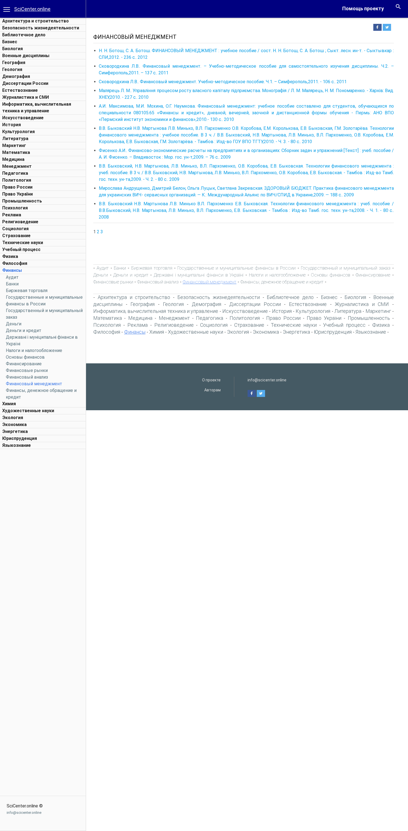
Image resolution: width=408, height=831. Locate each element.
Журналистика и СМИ (25, 97)
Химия (9, 403)
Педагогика (15, 173)
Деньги (13, 323)
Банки (12, 284)
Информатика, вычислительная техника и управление (155, 311)
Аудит (12, 277)
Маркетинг (14, 145)
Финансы (12, 270)
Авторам (212, 390)
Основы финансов (25, 357)
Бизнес (9, 41)
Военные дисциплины (25, 55)
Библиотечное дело (24, 34)
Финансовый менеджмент (34, 383)
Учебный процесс (21, 249)
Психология (15, 208)
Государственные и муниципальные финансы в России (236, 268)
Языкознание (16, 445)
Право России (17, 187)
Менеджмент (17, 166)
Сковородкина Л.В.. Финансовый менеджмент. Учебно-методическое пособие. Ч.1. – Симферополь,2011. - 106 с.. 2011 (223, 81)
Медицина (13, 159)
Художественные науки (28, 410)
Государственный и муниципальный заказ (346, 268)
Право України (17, 194)
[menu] (6, 9)
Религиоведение (20, 221)
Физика (10, 256)
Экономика (14, 424)
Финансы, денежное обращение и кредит (282, 282)
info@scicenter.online (24, 812)
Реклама (11, 214)
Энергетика (15, 431)
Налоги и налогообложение (34, 350)
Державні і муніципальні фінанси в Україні (198, 275)
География (13, 62)
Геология (12, 69)
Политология (16, 180)
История (11, 124)
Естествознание (20, 90)
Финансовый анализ (27, 377)
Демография (16, 76)
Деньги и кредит (23, 330)
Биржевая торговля (26, 290)
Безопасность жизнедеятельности (40, 28)
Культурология (18, 131)
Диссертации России (25, 83)
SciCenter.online (32, 9)
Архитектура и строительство (35, 21)
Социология (15, 228)
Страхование (16, 235)
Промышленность (22, 201)
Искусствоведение (23, 117)
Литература (15, 138)
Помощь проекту (363, 8)
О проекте (211, 380)
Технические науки (22, 242)
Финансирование (24, 363)
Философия (14, 263)
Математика (16, 152)
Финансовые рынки (27, 370)
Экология (12, 417)
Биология (12, 48)
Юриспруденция (19, 438)
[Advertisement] (43, 535)
